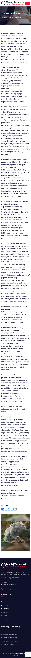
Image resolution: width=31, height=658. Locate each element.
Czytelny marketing (15, 17)
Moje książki (6, 609)
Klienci (5, 612)
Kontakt (5, 619)
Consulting (7, 589)
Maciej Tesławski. (18, 653)
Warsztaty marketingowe (10, 641)
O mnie (5, 605)
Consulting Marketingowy (11, 634)
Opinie (5, 615)
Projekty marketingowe (10, 637)
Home (5, 17)
